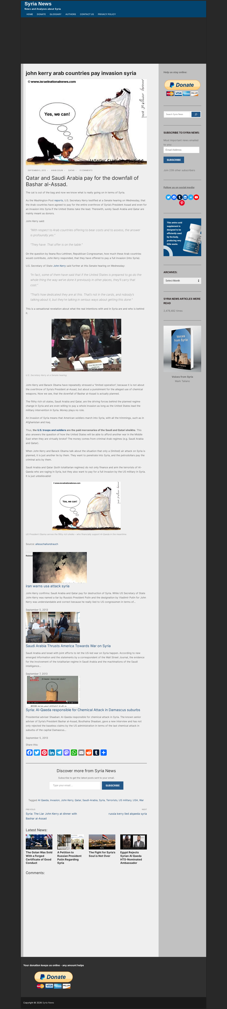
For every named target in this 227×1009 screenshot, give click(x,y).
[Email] (81, 752)
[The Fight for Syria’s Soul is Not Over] (102, 841)
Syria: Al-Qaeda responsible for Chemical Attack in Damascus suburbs (83, 710)
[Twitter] (37, 752)
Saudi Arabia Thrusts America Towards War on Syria (68, 646)
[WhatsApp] (74, 752)
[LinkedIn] (51, 752)
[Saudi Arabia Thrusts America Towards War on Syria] (86, 627)
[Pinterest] (44, 752)
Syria (102, 800)
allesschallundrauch (46, 544)
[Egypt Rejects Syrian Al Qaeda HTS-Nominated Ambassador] (133, 841)
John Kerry (59, 265)
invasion (55, 800)
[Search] (195, 114)
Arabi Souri (57, 170)
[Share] (103, 752)
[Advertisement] (113, 40)
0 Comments (85, 170)
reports (58, 200)
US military (125, 800)
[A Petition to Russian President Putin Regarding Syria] (70, 841)
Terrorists (111, 800)
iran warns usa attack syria (47, 586)
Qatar (71, 170)
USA (135, 800)
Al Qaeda (43, 800)
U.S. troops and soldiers (51, 430)
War (141, 800)
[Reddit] (88, 752)
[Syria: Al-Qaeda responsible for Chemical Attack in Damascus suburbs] (86, 691)
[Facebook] (29, 752)
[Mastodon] (66, 752)
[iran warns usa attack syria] (86, 567)
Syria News (38, 3)
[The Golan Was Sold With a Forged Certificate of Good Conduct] (39, 841)
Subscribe (113, 785)
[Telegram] (59, 752)
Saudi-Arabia (90, 800)
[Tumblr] (96, 752)
